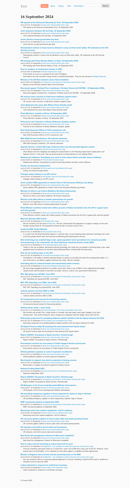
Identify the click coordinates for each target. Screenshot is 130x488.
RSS (69, 6)
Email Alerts (78, 6)
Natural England (48, 72)
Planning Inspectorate (50, 149)
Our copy (65, 25)
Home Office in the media (51, 467)
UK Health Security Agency (52, 255)
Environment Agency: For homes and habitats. (58, 310)
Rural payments (48, 232)
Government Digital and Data (53, 266)
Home (44, 6)
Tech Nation (47, 221)
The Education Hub (49, 160)
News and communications (52, 25)
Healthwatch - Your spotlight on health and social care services (64, 446)
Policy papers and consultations (53, 168)
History (61, 6)
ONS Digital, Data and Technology (54, 177)
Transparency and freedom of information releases (60, 82)
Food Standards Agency (51, 245)
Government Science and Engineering (56, 371)
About (52, 6)
